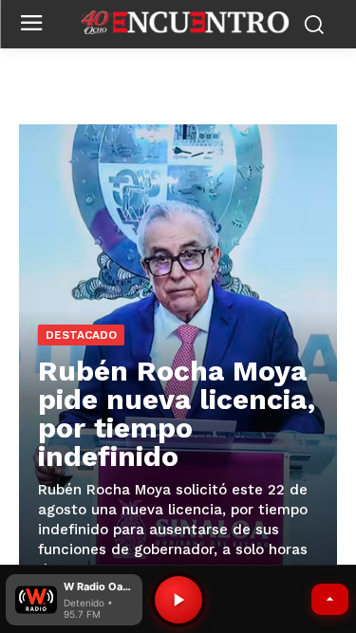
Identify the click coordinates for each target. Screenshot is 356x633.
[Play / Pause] (178, 600)
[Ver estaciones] (329, 599)
